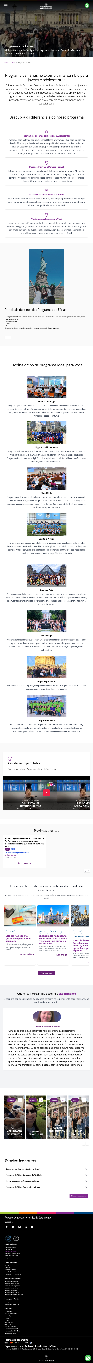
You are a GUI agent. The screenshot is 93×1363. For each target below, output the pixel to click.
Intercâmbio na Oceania (12, 1292)
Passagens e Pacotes (12, 1299)
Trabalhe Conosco (10, 1333)
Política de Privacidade (11, 1329)
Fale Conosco (9, 1322)
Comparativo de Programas (13, 1274)
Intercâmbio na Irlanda (11, 1288)
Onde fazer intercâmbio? (81, 936)
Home (6, 63)
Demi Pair (8, 1267)
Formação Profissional (11, 1256)
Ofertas (7, 1318)
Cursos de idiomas (10, 1247)
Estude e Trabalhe (11, 1262)
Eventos (7, 1320)
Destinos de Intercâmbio (13, 1278)
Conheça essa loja (10, 855)
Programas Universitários (12, 1253)
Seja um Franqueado (11, 1326)
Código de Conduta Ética (12, 1331)
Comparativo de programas (13, 1258)
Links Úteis (8, 1308)
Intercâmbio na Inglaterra (12, 1286)
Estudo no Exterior (11, 1244)
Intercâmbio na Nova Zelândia (14, 1294)
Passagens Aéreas (10, 1302)
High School (8, 1249)
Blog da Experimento (11, 1314)
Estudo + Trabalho (10, 1270)
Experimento (8, 1311)
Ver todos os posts (46, 973)
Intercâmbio (10, 932)
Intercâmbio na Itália (11, 1290)
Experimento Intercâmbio (46, 1360)
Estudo (13, 63)
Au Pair (7, 1265)
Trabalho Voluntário (10, 1272)
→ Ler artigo (27, 954)
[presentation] (6, 337)
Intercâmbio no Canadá (12, 1283)
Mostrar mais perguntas (78, 1196)
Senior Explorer (56, 932)
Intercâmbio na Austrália (12, 1281)
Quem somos (9, 1324)
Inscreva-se (24, 863)
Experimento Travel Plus (12, 1304)
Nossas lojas (8, 1316)
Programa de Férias (11, 1251)
